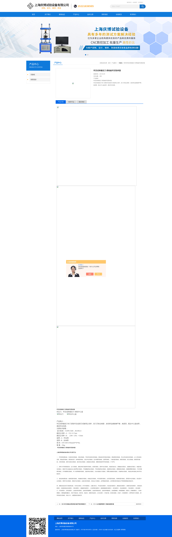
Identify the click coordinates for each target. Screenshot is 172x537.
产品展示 (114, 63)
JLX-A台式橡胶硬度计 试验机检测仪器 (103, 504)
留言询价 (81, 102)
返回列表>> (139, 504)
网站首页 (59, 518)
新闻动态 (62, 14)
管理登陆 (123, 529)
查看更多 (34, 79)
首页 (33, 14)
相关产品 (71, 102)
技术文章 (90, 14)
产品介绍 (61, 102)
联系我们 (140, 2)
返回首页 (129, 2)
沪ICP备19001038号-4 (86, 529)
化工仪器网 (117, 529)
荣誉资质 (105, 14)
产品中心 (76, 14)
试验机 (33, 74)
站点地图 (105, 529)
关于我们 (48, 14)
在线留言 (135, 2)
